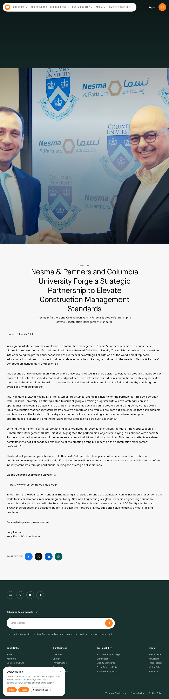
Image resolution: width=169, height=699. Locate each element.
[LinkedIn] (49, 556)
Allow (11, 690)
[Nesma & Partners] (8, 7)
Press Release (155, 663)
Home (9, 655)
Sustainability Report (107, 672)
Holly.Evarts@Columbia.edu (23, 536)
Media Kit (153, 672)
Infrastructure (60, 663)
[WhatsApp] (58, 556)
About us (11, 659)
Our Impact (102, 659)
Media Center (155, 655)
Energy (56, 659)
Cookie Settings (40, 690)
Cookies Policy (155, 693)
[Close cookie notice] (60, 671)
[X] (38, 556)
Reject (24, 690)
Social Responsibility (107, 667)
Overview (57, 655)
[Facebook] (29, 556)
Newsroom (154, 659)
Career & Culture (15, 663)
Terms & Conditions (116, 693)
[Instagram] (10, 595)
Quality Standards (106, 663)
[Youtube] (30, 595)
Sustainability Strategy (108, 655)
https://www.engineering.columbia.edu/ (32, 484)
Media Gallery (155, 667)
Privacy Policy (137, 693)
